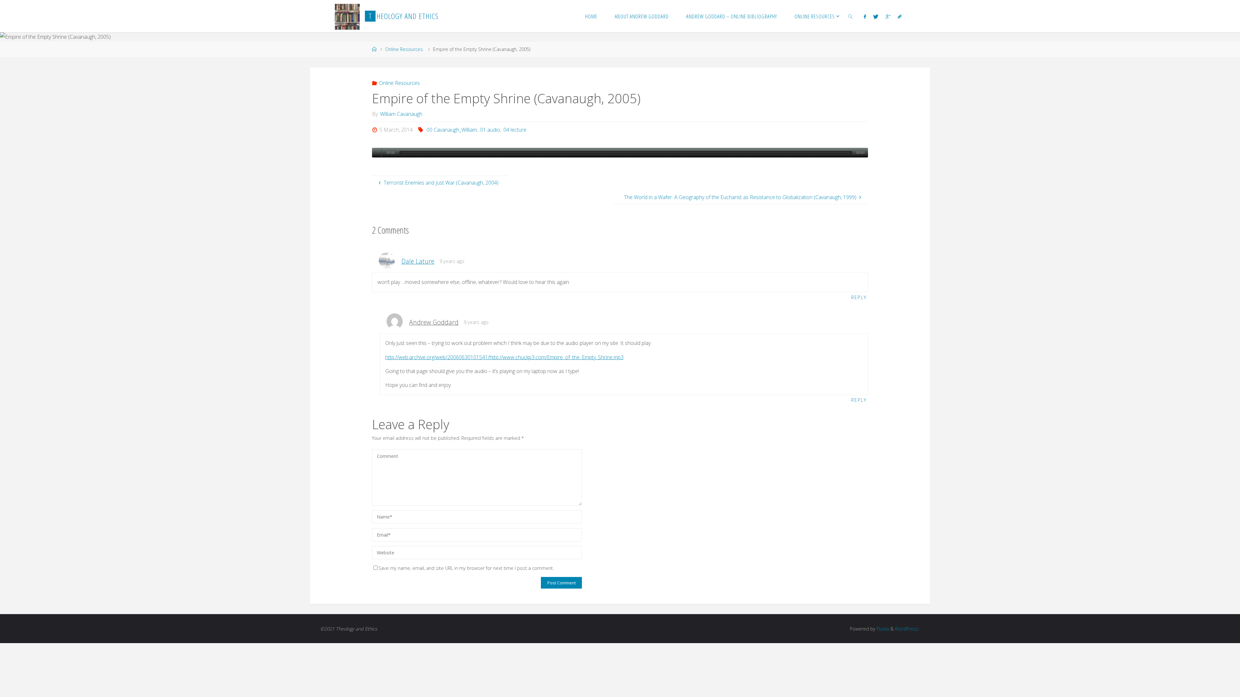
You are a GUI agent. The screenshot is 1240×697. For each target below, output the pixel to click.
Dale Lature (417, 261)
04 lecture (514, 129)
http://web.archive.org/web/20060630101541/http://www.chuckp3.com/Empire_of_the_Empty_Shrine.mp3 (504, 357)
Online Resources (404, 49)
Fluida (882, 629)
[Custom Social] (899, 16)
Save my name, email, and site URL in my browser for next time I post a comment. (466, 568)
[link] (850, 16)
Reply (859, 297)
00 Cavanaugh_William (452, 129)
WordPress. (907, 629)
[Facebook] (865, 16)
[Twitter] (876, 16)
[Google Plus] (888, 16)
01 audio (490, 129)
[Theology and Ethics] (347, 16)
